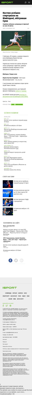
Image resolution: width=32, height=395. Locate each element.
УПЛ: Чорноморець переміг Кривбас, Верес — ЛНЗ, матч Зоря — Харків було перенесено (15, 136)
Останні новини (11, 113)
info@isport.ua (13, 322)
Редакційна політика (7, 346)
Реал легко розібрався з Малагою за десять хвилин (15, 165)
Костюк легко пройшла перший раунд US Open (15, 121)
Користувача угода (7, 351)
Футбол (15, 293)
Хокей (10, 299)
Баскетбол (14, 296)
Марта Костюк (19, 104)
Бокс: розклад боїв (9, 226)
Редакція (5, 341)
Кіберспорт (6, 296)
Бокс (25, 293)
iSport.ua (5, 101)
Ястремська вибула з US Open (13, 125)
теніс (13, 104)
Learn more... (21, 392)
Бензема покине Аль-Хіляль (12, 170)
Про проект (5, 344)
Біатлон (20, 293)
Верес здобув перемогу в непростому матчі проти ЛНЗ (15, 142)
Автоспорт (20, 299)
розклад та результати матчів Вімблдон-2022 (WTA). (15, 96)
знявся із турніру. (20, 91)
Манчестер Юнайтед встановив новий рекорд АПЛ (15, 130)
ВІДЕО (24, 296)
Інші (28, 296)
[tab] (10, 260)
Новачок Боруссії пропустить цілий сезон (14, 153)
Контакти (5, 339)
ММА (14, 299)
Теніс (9, 101)
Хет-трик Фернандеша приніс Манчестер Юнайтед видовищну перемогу (13, 159)
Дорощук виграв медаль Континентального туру (11, 147)
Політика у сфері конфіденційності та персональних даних (16, 348)
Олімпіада (8, 293)
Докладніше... (20, 388)
